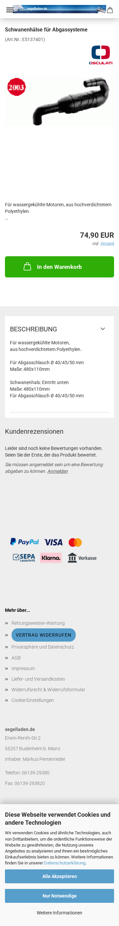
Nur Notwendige (60, 896)
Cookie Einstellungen (33, 700)
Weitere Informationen (59, 912)
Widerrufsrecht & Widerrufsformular (48, 689)
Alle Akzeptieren (59, 876)
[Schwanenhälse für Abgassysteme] (59, 92)
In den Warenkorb (59, 267)
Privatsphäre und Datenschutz (43, 647)
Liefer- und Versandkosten (38, 679)
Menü (10, 10)
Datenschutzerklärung (64, 862)
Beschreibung (33, 329)
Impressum (23, 668)
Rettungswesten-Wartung (38, 623)
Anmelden (57, 471)
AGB (16, 657)
